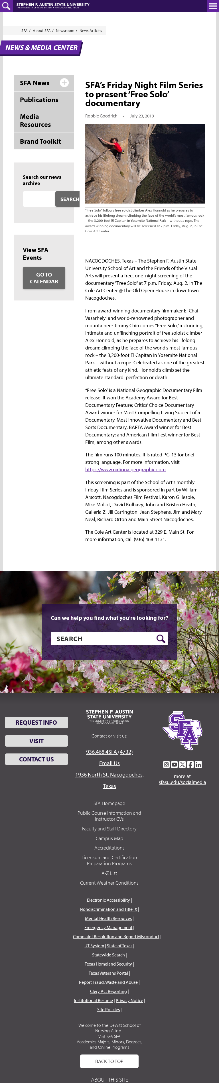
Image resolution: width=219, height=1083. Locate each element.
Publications (39, 99)
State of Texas (119, 945)
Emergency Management (108, 927)
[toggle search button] (6, 6)
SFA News (34, 82)
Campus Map (109, 838)
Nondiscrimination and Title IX (108, 909)
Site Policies (108, 1009)
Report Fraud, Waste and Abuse (108, 982)
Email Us (109, 763)
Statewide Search (108, 955)
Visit (36, 741)
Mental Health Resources (108, 918)
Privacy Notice (129, 1000)
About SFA (42, 30)
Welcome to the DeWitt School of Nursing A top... (109, 1027)
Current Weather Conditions (109, 882)
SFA (24, 30)
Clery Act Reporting (108, 991)
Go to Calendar (44, 278)
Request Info (36, 722)
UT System (94, 945)
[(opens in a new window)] (166, 764)
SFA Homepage (109, 803)
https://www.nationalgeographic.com (125, 469)
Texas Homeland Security (108, 964)
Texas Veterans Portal (108, 973)
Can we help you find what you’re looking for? (109, 617)
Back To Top (109, 1061)
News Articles (91, 30)
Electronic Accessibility (108, 900)
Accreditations (109, 847)
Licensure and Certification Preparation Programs (109, 860)
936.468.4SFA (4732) (109, 751)
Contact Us (36, 759)
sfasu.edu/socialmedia (182, 782)
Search (69, 199)
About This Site (109, 1079)
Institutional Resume (93, 1000)
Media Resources (35, 120)
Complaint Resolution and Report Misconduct (116, 936)
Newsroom (65, 30)
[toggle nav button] (213, 6)
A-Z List (109, 873)
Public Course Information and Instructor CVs (109, 816)
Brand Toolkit (40, 141)
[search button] (161, 639)
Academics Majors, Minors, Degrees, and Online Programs (109, 1044)
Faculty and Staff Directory (109, 828)
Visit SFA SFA (109, 1036)
